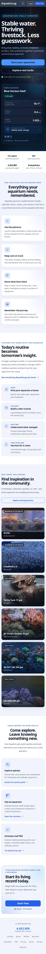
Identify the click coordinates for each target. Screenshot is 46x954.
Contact (10, 936)
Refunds (23, 947)
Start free (40, 3)
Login (31, 3)
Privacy (39, 942)
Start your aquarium (23, 62)
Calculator (8, 942)
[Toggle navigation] (23, 3)
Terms (31, 942)
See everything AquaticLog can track (18, 377)
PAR (16, 942)
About (18, 936)
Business (35, 936)
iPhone (19, 909)
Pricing (23, 942)
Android (29, 909)
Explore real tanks (23, 70)
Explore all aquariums (23, 500)
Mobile (26, 936)
